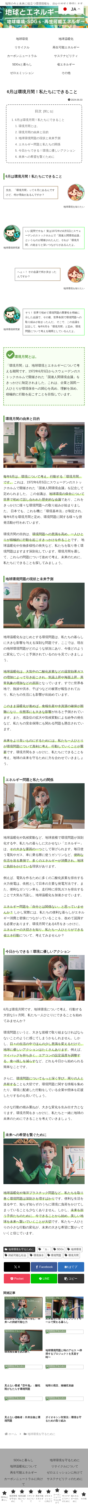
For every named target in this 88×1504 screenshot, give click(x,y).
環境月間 (73, 1255)
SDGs (60, 1249)
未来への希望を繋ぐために (36, 156)
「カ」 (46, 1249)
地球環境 (76, 1249)
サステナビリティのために (65, 1479)
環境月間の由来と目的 (33, 132)
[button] (71, 1278)
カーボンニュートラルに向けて (23, 1481)
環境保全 (39, 1255)
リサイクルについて (64, 1466)
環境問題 (56, 1255)
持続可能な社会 (17, 1255)
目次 (38, 111)
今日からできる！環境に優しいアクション (47, 150)
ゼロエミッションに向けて (65, 1472)
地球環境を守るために (21, 1249)
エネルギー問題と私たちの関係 (39, 144)
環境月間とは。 (29, 126)
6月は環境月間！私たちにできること (40, 119)
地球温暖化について (23, 1466)
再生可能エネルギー (23, 1472)
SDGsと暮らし (23, 1460)
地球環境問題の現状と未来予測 (39, 138)
